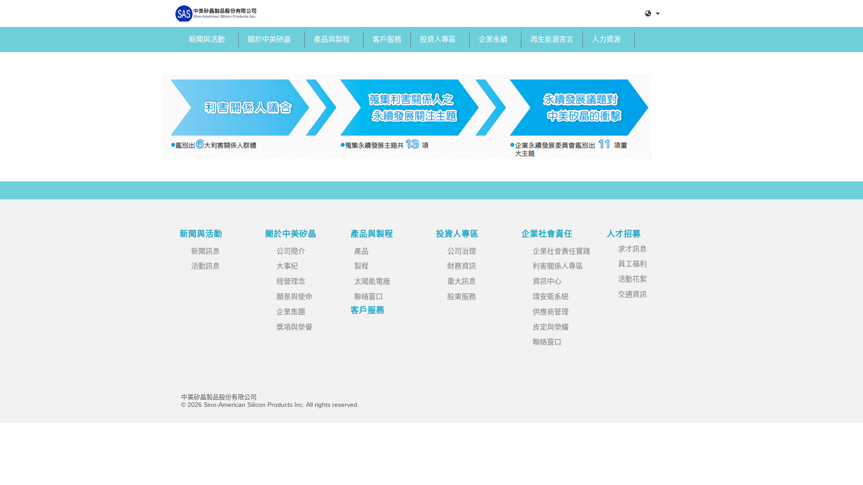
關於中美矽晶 (269, 39)
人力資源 (606, 39)
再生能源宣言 (552, 39)
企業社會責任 (547, 233)
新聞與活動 (207, 39)
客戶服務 (387, 39)
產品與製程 (332, 39)
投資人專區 (438, 39)
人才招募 (624, 233)
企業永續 (493, 39)
